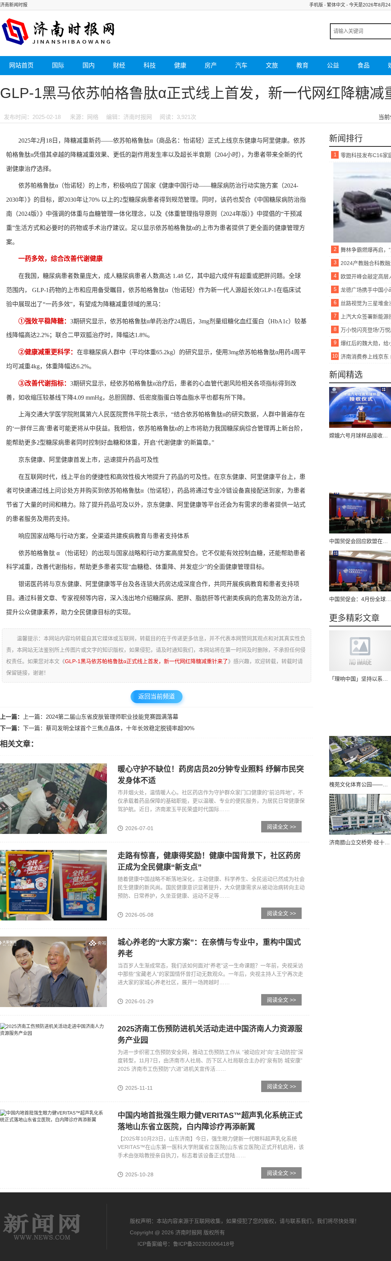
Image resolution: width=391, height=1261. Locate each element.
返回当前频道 (156, 696)
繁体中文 (336, 5)
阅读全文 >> (281, 827)
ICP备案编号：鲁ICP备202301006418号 (185, 1244)
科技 (150, 65)
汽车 (241, 65)
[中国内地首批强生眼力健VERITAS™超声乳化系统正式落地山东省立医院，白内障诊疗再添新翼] (53, 1116)
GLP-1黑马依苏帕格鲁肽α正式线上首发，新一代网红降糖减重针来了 (146, 661)
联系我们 (301, 1221)
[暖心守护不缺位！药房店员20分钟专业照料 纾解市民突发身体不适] (53, 798)
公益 (333, 65)
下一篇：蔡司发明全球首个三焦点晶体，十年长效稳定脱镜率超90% (108, 728)
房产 (211, 65)
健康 (180, 65)
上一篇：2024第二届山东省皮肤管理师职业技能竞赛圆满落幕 (100, 716)
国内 (88, 65)
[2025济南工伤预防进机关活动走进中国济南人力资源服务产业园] (53, 1029)
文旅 (272, 65)
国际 (58, 65)
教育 (302, 65)
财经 (119, 65)
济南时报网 (42, 1227)
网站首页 (21, 65)
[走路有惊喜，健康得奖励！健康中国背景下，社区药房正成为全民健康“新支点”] (53, 884)
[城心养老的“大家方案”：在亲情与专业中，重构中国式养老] (53, 971)
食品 (363, 65)
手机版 (316, 5)
